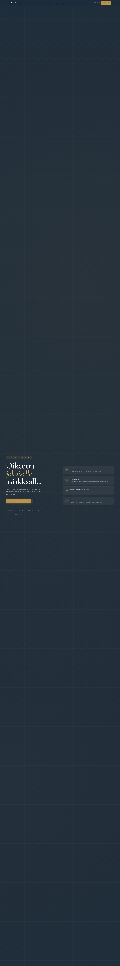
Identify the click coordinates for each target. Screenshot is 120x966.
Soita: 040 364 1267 (42, 501)
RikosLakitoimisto (16, 3)
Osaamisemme (59, 3)
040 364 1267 (96, 3)
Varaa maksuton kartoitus (20, 501)
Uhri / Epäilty (49, 3)
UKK (67, 3)
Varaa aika (106, 3)
